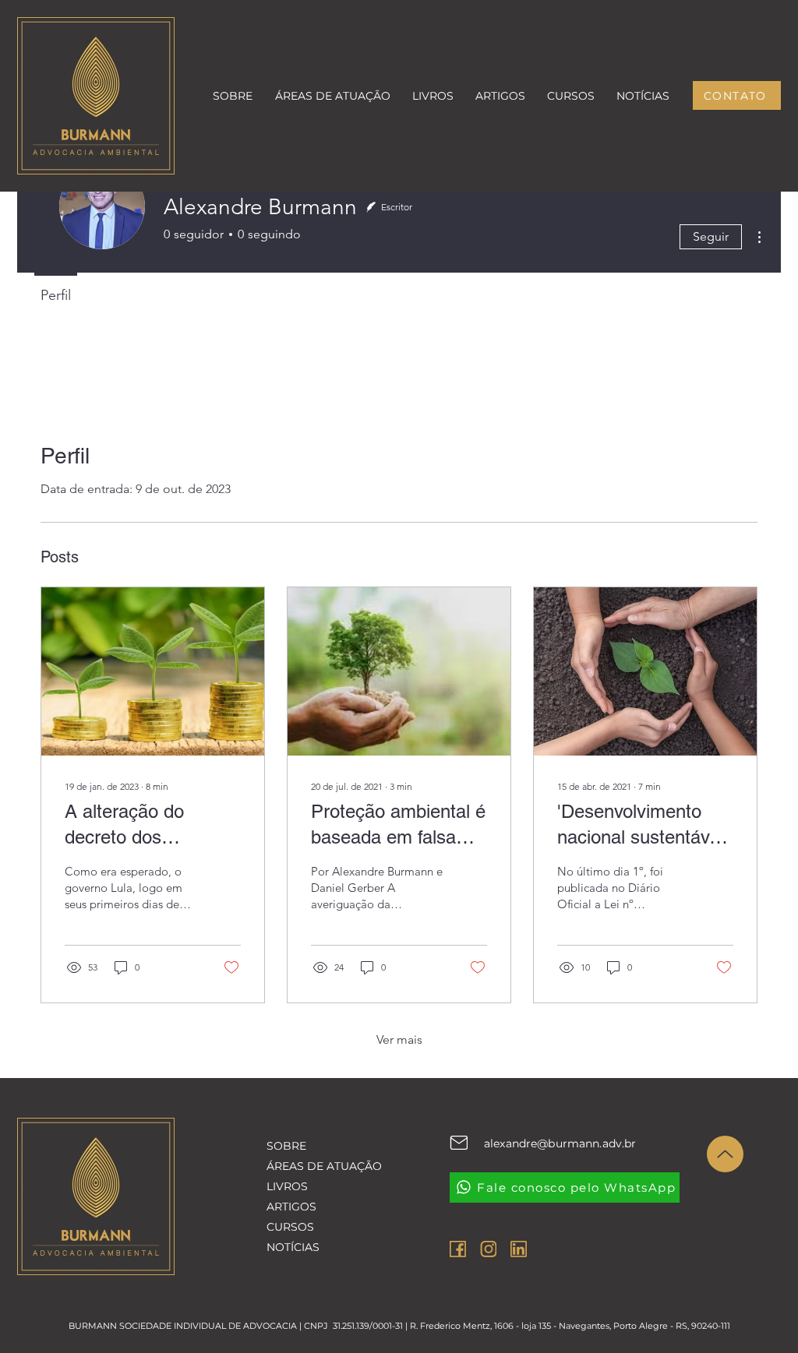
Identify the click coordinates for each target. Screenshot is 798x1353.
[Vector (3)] (458, 1249)
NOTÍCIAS (293, 1247)
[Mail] (459, 1143)
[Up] (725, 1154)
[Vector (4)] (488, 1249)
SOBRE (286, 1146)
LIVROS (287, 1186)
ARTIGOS (291, 1207)
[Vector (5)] (518, 1249)
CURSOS (290, 1227)
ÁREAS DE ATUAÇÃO (318, 1166)
